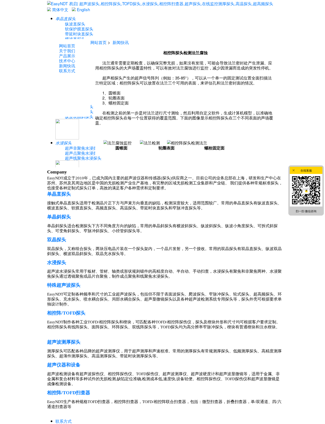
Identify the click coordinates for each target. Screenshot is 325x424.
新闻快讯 (121, 42)
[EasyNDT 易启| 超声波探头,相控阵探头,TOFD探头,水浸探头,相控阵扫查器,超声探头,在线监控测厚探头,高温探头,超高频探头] (160, 3)
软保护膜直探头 (79, 29)
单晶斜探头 (59, 216)
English (83, 9)
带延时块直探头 (79, 34)
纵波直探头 (75, 24)
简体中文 (59, 9)
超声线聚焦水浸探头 (83, 158)
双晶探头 (56, 239)
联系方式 (63, 421)
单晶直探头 (59, 194)
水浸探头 (56, 262)
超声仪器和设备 (63, 364)
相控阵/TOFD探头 (66, 313)
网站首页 (98, 42)
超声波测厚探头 (63, 342)
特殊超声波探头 (63, 285)
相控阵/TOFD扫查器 (68, 392)
